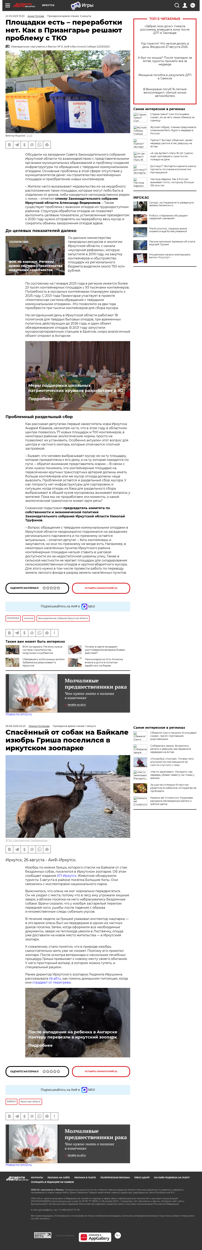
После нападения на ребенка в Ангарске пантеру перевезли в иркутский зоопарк (72, 1034)
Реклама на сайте (59, 1177)
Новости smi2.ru (19, 714)
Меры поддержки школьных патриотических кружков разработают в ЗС (75, 388)
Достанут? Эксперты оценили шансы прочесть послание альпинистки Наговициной (173, 169)
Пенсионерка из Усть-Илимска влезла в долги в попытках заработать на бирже (104, 662)
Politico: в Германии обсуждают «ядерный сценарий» (168, 217)
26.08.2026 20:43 (15, 726)
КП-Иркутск (66, 876)
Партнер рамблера (65, 1235)
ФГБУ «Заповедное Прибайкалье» (27, 840)
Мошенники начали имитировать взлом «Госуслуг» (170, 256)
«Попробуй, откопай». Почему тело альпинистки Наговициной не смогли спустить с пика (172, 762)
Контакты (37, 1177)
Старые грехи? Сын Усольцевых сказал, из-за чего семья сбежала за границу (172, 117)
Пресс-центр (142, 1177)
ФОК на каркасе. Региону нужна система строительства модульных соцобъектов (42, 649)
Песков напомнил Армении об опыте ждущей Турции (172, 243)
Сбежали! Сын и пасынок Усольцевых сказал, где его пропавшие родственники (173, 736)
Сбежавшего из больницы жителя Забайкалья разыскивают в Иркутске (43, 662)
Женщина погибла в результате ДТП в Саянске (165, 76)
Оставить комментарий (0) (101, 588)
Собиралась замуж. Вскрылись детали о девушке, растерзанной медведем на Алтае (170, 749)
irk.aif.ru (55, 978)
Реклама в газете (85, 1177)
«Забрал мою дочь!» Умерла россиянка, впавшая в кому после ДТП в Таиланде (165, 30)
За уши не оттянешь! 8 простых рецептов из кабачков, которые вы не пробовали (173, 788)
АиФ (29, 135)
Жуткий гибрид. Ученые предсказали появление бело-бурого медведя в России (173, 130)
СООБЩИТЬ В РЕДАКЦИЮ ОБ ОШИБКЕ (52, 1182)
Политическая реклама (115, 1177)
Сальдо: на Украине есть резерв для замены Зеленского (171, 204)
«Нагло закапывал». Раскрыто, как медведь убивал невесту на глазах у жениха (172, 775)
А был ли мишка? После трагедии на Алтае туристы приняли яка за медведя (165, 61)
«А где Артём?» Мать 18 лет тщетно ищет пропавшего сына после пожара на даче (171, 156)
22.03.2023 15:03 (15, 16)
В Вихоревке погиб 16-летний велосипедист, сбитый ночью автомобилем (165, 93)
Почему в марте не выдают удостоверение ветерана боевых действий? (105, 649)
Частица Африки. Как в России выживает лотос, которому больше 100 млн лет (172, 182)
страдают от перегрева (51, 982)
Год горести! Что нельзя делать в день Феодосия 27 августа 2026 (165, 45)
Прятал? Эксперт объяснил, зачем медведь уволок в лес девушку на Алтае (171, 143)
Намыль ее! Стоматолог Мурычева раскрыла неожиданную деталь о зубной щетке (171, 800)
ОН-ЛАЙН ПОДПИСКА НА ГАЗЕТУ (172, 1177)
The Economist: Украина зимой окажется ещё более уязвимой (168, 230)
